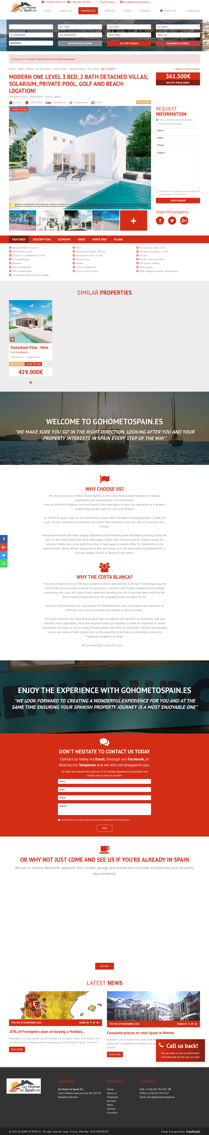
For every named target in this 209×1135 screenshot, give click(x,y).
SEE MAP (104, 966)
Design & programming (173, 1131)
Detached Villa (77, 68)
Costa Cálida (59, 68)
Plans (118, 239)
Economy (64, 239)
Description (41, 239)
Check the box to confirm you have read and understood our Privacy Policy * (95, 819)
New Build (92, 68)
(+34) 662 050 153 (55, 2)
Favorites (169, 10)
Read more (17, 1049)
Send (81, 239)
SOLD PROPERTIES (99, 1131)
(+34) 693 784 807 (80, 2)
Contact (145, 10)
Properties (88, 10)
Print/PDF (99, 239)
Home (47, 10)
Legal (66, 1131)
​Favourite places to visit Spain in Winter (140, 1032)
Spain (21, 68)
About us (66, 10)
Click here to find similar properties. (56, 59)
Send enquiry (178, 200)
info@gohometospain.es (136, 2)
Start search (130, 43)
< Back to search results (187, 68)
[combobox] (31, 26)
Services (109, 10)
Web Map (83, 1131)
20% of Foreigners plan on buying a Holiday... (47, 1031)
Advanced (179, 43)
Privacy (73, 1131)
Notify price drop (178, 82)
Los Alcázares (42, 68)
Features (18, 239)
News (127, 10)
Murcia (29, 68)
